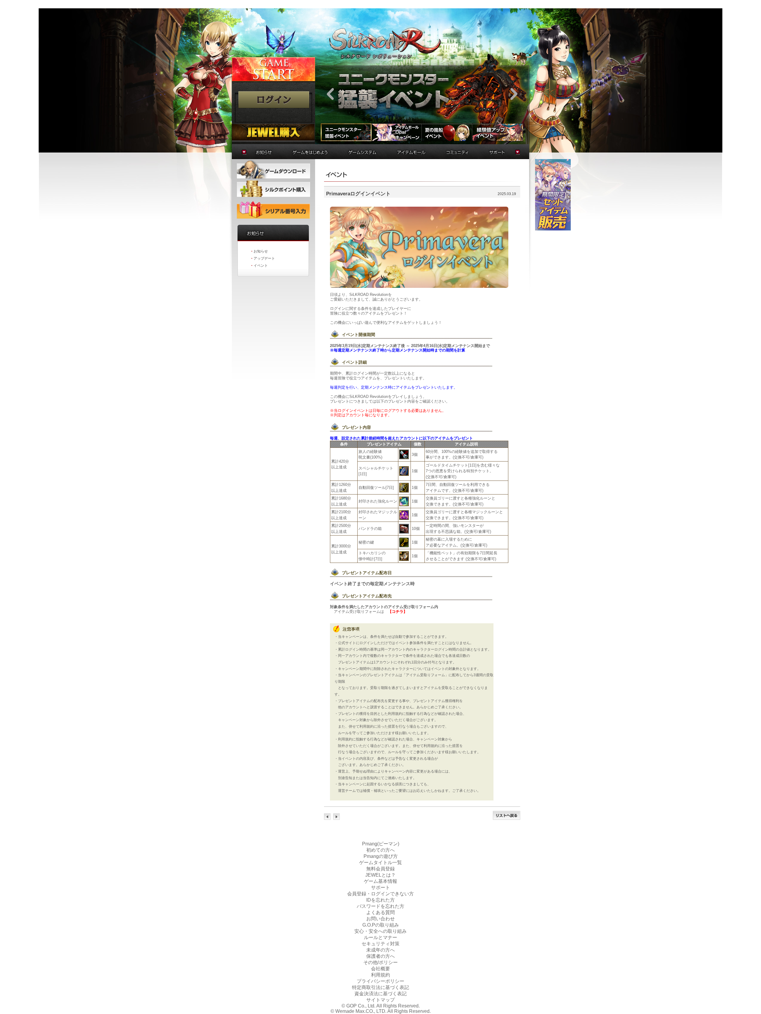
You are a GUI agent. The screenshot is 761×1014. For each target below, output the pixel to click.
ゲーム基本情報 (380, 881)
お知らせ (261, 251)
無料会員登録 (380, 868)
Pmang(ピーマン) (380, 843)
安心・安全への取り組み (380, 931)
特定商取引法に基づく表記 (380, 987)
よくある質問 (380, 912)
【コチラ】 (397, 611)
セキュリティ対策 (380, 943)
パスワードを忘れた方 (380, 906)
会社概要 (380, 968)
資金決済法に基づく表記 (380, 993)
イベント (261, 265)
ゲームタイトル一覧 (380, 862)
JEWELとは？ (380, 875)
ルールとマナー (380, 937)
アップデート (264, 258)
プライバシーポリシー (380, 981)
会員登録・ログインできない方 (380, 893)
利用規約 (380, 974)
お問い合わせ (380, 918)
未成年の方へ (380, 949)
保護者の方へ (380, 956)
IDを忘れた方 (380, 899)
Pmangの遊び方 (381, 856)
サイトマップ (380, 999)
